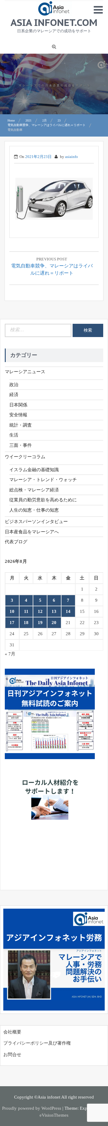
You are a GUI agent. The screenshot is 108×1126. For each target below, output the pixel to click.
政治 (13, 384)
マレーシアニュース (25, 371)
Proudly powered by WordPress (31, 1108)
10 (12, 611)
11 (26, 611)
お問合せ (12, 1054)
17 (12, 622)
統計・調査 (20, 425)
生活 (13, 435)
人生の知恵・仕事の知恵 (34, 510)
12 (40, 611)
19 (40, 622)
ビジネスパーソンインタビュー (36, 521)
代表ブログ (16, 541)
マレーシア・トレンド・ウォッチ (43, 479)
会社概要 (12, 1032)
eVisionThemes (54, 1115)
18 (26, 622)
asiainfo (71, 156)
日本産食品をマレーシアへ (32, 531)
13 (54, 611)
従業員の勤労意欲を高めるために (43, 499)
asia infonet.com (54, 22)
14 (68, 611)
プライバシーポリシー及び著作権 (37, 1043)
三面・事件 (20, 445)
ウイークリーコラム (25, 456)
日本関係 (18, 404)
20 (54, 622)
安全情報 (18, 414)
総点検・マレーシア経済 (34, 489)
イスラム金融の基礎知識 (34, 469)
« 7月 (10, 653)
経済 (13, 394)
